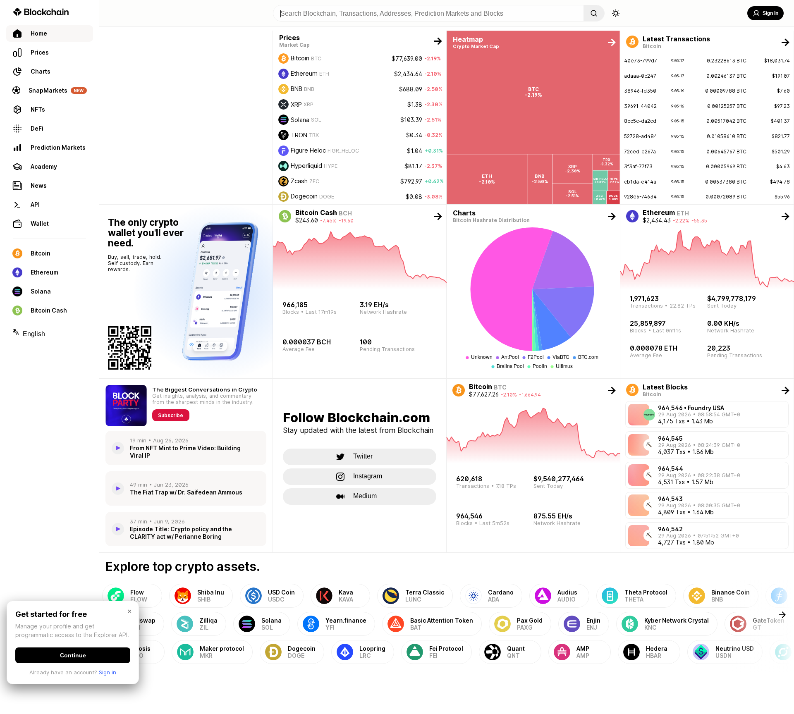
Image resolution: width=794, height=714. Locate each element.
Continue (73, 655)
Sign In (770, 13)
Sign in (107, 672)
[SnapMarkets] (186, 117)
